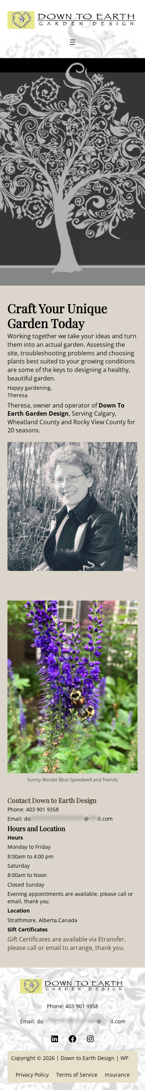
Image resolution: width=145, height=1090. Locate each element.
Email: (60, 818)
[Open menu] (72, 42)
